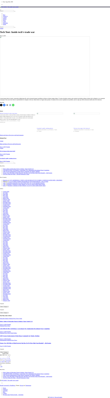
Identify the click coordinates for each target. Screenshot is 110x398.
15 (8, 360)
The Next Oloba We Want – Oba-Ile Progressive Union (16, 174)
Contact (5, 17)
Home (4, 388)
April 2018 (5, 298)
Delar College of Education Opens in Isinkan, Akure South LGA (18, 169)
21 (6, 361)
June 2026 (5, 194)
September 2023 (7, 238)
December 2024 (7, 218)
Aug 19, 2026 (3, 346)
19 (3, 361)
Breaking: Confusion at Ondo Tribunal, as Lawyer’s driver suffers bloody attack (26, 184)
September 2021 (7, 271)
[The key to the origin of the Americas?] (91, 120)
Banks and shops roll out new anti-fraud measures (10, 144)
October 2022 (6, 253)
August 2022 (6, 256)
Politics (4, 19)
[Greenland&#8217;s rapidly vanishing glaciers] (54, 120)
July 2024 (5, 225)
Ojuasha (8, 147)
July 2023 (5, 241)
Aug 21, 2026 (3, 331)
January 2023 (6, 249)
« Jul (1, 366)
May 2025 (5, 211)
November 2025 (7, 203)
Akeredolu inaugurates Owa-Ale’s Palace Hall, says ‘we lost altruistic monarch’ (26, 183)
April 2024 (5, 229)
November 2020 (7, 284)
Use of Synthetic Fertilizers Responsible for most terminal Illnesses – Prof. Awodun (28, 181)
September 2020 (7, 287)
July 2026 (5, 193)
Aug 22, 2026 (3, 324)
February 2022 (6, 264)
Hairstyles (5, 180)
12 (3, 360)
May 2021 (5, 276)
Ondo (20, 318)
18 (2, 361)
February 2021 (6, 280)
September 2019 (7, 288)
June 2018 (5, 296)
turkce (4, 185)
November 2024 (7, 219)
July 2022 (5, 257)
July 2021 (5, 273)
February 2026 (6, 199)
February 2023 (6, 248)
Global (1, 28)
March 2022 (6, 263)
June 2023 (5, 242)
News (4, 20)
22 (8, 361)
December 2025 (7, 202)
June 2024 (5, 226)
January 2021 (6, 281)
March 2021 (6, 279)
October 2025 (6, 205)
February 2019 (6, 291)
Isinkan (7, 318)
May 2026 (5, 195)
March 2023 (6, 246)
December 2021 (7, 267)
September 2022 (7, 254)
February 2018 (6, 300)
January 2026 (6, 201)
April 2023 (5, 245)
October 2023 (6, 237)
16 (9, 360)
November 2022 (7, 252)
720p (4, 183)
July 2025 (5, 209)
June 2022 (5, 259)
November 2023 (7, 236)
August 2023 (6, 240)
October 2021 (6, 269)
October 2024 (6, 221)
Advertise (5, 390)
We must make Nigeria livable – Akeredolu (13, 394)
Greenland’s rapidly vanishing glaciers (45, 128)
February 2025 (6, 215)
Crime (4, 21)
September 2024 (7, 222)
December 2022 (7, 250)
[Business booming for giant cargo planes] (18, 118)
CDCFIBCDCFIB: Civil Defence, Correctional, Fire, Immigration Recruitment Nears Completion (26, 170)
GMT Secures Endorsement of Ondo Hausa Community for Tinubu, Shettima (21, 171)
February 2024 (6, 232)
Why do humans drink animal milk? (7, 151)
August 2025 (6, 207)
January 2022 (6, 265)
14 (6, 360)
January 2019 (6, 292)
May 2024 (5, 228)
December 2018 (7, 294)
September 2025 (7, 206)
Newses (21, 385)
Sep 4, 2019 (3, 147)
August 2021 (6, 272)
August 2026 (6, 191)
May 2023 (5, 244)
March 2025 (6, 214)
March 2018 (6, 299)
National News (12, 318)
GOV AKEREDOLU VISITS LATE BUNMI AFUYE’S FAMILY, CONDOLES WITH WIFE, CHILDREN (36, 180)
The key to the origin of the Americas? (82, 128)
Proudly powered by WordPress (7, 385)
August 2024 (6, 224)
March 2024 (6, 230)
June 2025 (5, 210)
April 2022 (5, 261)
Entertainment (3, 340)
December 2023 (7, 234)
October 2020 (6, 285)
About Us (5, 16)
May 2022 (5, 260)
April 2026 (5, 197)
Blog (4, 15)
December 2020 (7, 283)
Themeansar (28, 385)
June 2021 (5, 275)
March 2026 (6, 198)
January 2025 (6, 217)
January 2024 (6, 233)
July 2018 (5, 295)
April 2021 (5, 277)
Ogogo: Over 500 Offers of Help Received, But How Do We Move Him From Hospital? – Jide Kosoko (27, 173)
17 (0, 361)
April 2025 (5, 213)
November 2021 (7, 268)
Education (5, 23)
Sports (4, 24)
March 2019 (6, 289)
